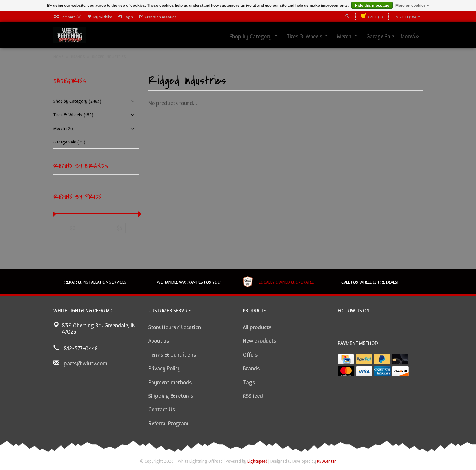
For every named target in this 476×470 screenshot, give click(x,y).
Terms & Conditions (172, 354)
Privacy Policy (164, 367)
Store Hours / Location (174, 326)
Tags (249, 381)
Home (58, 56)
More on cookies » (412, 5)
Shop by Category (258, 35)
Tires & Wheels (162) (73, 114)
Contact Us (161, 409)
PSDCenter (326, 461)
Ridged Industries (109, 56)
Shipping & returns (170, 395)
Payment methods (170, 381)
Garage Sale (387, 35)
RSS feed (253, 395)
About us (158, 340)
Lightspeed (257, 461)
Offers (250, 354)
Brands (251, 367)
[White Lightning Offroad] (69, 34)
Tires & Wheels (311, 35)
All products (257, 326)
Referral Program (168, 422)
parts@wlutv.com (85, 363)
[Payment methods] (346, 359)
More (413, 35)
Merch (351, 35)
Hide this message (372, 5)
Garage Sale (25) (69, 141)
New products (259, 340)
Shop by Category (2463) (77, 100)
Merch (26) (63, 128)
